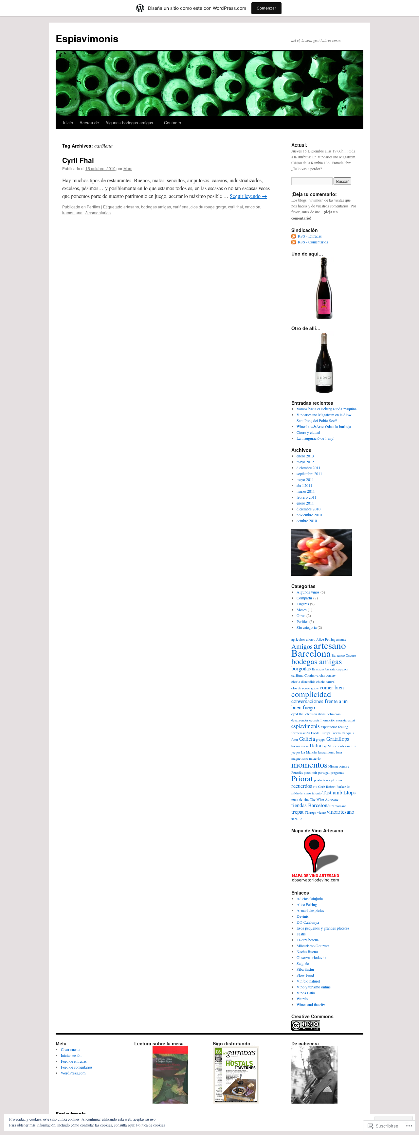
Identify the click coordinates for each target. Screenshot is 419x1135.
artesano (131, 206)
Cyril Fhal (78, 160)
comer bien (332, 687)
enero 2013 (305, 455)
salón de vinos (301, 793)
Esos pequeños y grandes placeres (323, 928)
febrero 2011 (307, 497)
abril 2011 (304, 485)
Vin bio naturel (308, 981)
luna (339, 752)
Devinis (303, 916)
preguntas (337, 772)
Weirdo (302, 998)
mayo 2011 (305, 479)
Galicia (307, 738)
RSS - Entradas (310, 236)
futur (294, 739)
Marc (127, 168)
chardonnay (327, 675)
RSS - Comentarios (313, 241)
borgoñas (301, 668)
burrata (330, 669)
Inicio (68, 122)
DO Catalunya (308, 922)
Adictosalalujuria (310, 898)
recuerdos (301, 785)
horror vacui (300, 746)
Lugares (303, 603)
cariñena (181, 206)
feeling (343, 726)
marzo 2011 (306, 491)
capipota (342, 669)
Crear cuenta (70, 1049)
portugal (324, 772)
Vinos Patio (306, 992)
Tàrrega (310, 812)
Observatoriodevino (312, 957)
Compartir (304, 597)
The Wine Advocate (324, 799)
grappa (320, 739)
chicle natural (326, 681)
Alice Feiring (307, 904)
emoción (252, 206)
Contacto (172, 122)
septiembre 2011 (309, 473)
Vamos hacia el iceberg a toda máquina (326, 408)
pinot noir (310, 772)
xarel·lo (296, 818)
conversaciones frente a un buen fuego (319, 704)
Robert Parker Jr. (338, 786)
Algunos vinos (308, 591)
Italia (315, 745)
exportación (329, 726)
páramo (336, 780)
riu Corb (319, 786)
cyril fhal (235, 206)
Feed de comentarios (77, 1067)
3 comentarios (98, 212)
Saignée (303, 963)
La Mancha (309, 752)
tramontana (72, 212)
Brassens (318, 669)
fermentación (300, 733)
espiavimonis (305, 726)
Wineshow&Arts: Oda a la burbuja (324, 426)
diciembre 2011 (308, 467)
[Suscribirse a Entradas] (294, 236)
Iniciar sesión (71, 1055)
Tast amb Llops (339, 792)
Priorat (302, 778)
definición (333, 714)
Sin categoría (307, 627)
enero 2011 (305, 502)
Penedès (297, 772)
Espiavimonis (87, 38)
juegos (295, 752)
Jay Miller (329, 746)
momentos (309, 764)
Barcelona (311, 653)
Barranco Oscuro (344, 655)
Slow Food (305, 975)
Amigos (302, 646)
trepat (297, 811)
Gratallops (337, 738)
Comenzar (266, 8)
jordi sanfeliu (346, 746)
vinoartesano (340, 811)
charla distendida (303, 681)
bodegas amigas (156, 206)
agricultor (298, 639)
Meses (302, 609)
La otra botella (308, 939)
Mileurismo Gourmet (313, 945)
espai (351, 720)
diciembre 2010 (308, 508)
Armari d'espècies (310, 910)
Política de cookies (150, 1124)
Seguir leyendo (248, 195)
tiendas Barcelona (310, 805)
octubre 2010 (307, 520)
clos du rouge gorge (208, 206)
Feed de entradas (74, 1061)
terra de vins (300, 799)
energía (341, 720)
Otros (301, 615)
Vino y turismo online (314, 986)
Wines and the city (311, 1004)
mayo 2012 (305, 461)
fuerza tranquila (343, 733)
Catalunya (311, 675)
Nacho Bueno (307, 951)
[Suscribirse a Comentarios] (294, 241)
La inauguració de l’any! (316, 438)
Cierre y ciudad (308, 432)
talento (316, 793)
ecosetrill (315, 720)
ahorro (310, 639)
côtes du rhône (315, 714)
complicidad (311, 693)
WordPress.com (73, 1072)
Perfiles (93, 206)
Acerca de (89, 122)
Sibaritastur (305, 969)
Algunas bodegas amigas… (131, 122)
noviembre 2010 (309, 514)
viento (321, 812)
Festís (301, 933)
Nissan (333, 766)
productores (322, 780)
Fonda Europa (321, 733)
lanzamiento (326, 752)
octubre (344, 766)
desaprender (299, 720)
